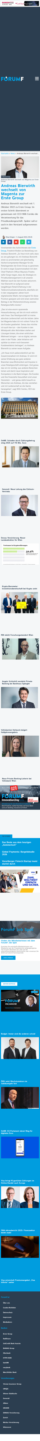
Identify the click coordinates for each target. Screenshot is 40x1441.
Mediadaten (7, 1322)
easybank (6, 1367)
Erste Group (7, 1334)
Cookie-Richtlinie (9, 1308)
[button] (3, 242)
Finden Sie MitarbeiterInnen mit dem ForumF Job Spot (18, 941)
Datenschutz (8, 1312)
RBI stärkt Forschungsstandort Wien (17, 635)
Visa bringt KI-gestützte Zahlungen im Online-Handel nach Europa (17, 1181)
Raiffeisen (7, 1339)
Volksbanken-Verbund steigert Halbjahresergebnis (14, 731)
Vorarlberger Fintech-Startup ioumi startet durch (19, 862)
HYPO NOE (7, 1358)
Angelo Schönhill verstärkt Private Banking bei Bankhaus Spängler (17, 682)
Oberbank (6, 1353)
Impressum (7, 1317)
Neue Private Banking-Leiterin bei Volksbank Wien (16, 779)
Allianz (5, 1403)
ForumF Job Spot (17, 930)
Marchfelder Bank (10, 1372)
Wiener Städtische (10, 1393)
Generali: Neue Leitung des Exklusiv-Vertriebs (18, 490)
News (13, 153)
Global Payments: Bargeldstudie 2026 (18, 853)
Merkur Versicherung (11, 1422)
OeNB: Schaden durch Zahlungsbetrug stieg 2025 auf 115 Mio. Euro (18, 441)
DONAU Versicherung (11, 1413)
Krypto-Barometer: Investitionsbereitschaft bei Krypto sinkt (19, 587)
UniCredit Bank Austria (12, 1343)
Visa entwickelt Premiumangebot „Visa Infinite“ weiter (18, 1281)
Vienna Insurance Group (12, 1384)
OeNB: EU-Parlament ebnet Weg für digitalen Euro (16, 1132)
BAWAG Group (8, 1348)
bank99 (6, 1363)
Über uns (6, 1303)
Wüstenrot (7, 1427)
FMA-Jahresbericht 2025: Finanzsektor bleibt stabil (18, 1231)
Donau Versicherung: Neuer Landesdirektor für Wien (13, 539)
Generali (6, 1398)
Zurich (5, 1417)
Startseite (5, 153)
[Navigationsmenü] (37, 79)
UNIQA (5, 1389)
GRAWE (6, 1408)
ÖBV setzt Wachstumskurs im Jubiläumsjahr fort (14, 1082)
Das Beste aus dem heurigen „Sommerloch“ (16, 844)
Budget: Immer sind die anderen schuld (18, 1034)
